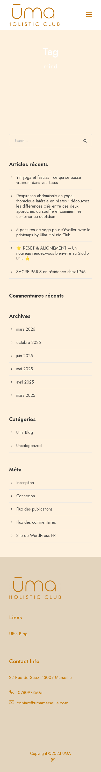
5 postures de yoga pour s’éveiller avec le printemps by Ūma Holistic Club (53, 232)
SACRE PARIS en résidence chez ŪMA (51, 272)
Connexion (25, 496)
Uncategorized (29, 446)
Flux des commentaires (36, 522)
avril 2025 (25, 382)
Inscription (25, 483)
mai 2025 (24, 369)
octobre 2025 (28, 342)
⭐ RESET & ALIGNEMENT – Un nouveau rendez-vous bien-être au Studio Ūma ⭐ (52, 253)
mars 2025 (25, 395)
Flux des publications (34, 509)
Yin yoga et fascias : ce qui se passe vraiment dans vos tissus (48, 180)
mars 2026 (25, 329)
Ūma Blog (24, 432)
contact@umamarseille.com (42, 703)
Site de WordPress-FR (36, 536)
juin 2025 (24, 356)
